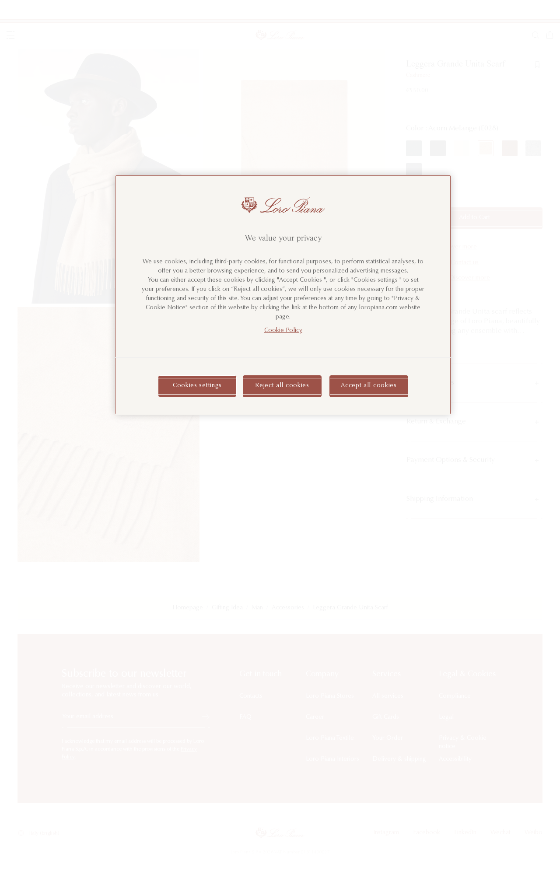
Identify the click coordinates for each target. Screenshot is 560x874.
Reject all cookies (282, 386)
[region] (283, 295)
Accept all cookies (369, 386)
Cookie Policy (283, 331)
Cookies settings (197, 386)
